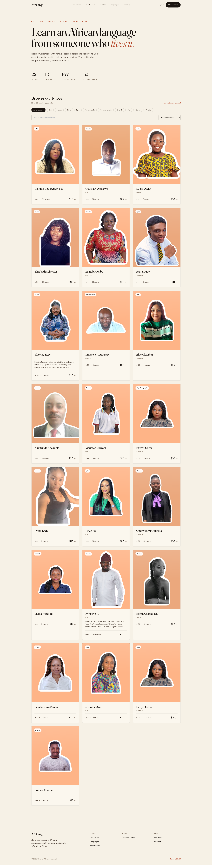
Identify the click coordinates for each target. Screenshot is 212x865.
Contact (157, 842)
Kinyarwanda (90, 110)
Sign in (161, 5)
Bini (50, 110)
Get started (173, 5)
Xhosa (138, 110)
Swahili (119, 110)
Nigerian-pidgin (106, 110)
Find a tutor (76, 5)
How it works (90, 5)
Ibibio (69, 110)
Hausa (59, 110)
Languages (114, 5)
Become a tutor (128, 838)
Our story (126, 5)
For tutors (102, 5)
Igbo (78, 110)
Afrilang (37, 5)
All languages (38, 110)
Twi (128, 110)
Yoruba (148, 110)
